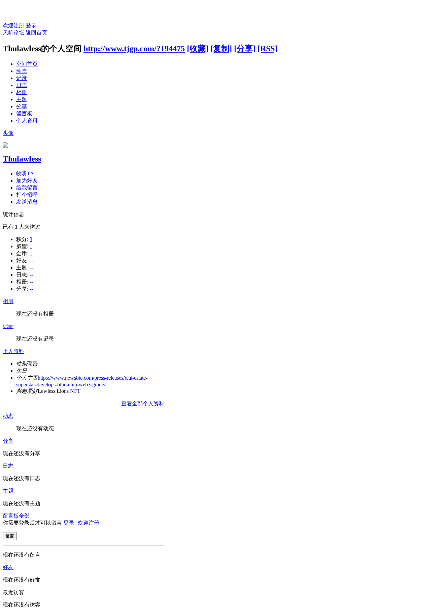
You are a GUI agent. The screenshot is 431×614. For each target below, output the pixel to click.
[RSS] (267, 48)
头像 (8, 133)
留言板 (24, 113)
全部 (24, 516)
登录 (31, 25)
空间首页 (27, 64)
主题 (21, 99)
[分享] (245, 48)
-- (31, 260)
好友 (8, 567)
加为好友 (27, 180)
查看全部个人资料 (142, 403)
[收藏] (197, 48)
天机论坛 (13, 32)
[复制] (221, 48)
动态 (21, 71)
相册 (21, 92)
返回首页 (36, 32)
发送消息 (27, 202)
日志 (21, 85)
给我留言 (27, 188)
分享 (21, 106)
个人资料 (27, 120)
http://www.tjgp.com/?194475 (134, 48)
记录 (21, 78)
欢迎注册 (13, 25)
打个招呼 (27, 195)
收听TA (25, 173)
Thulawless (22, 158)
